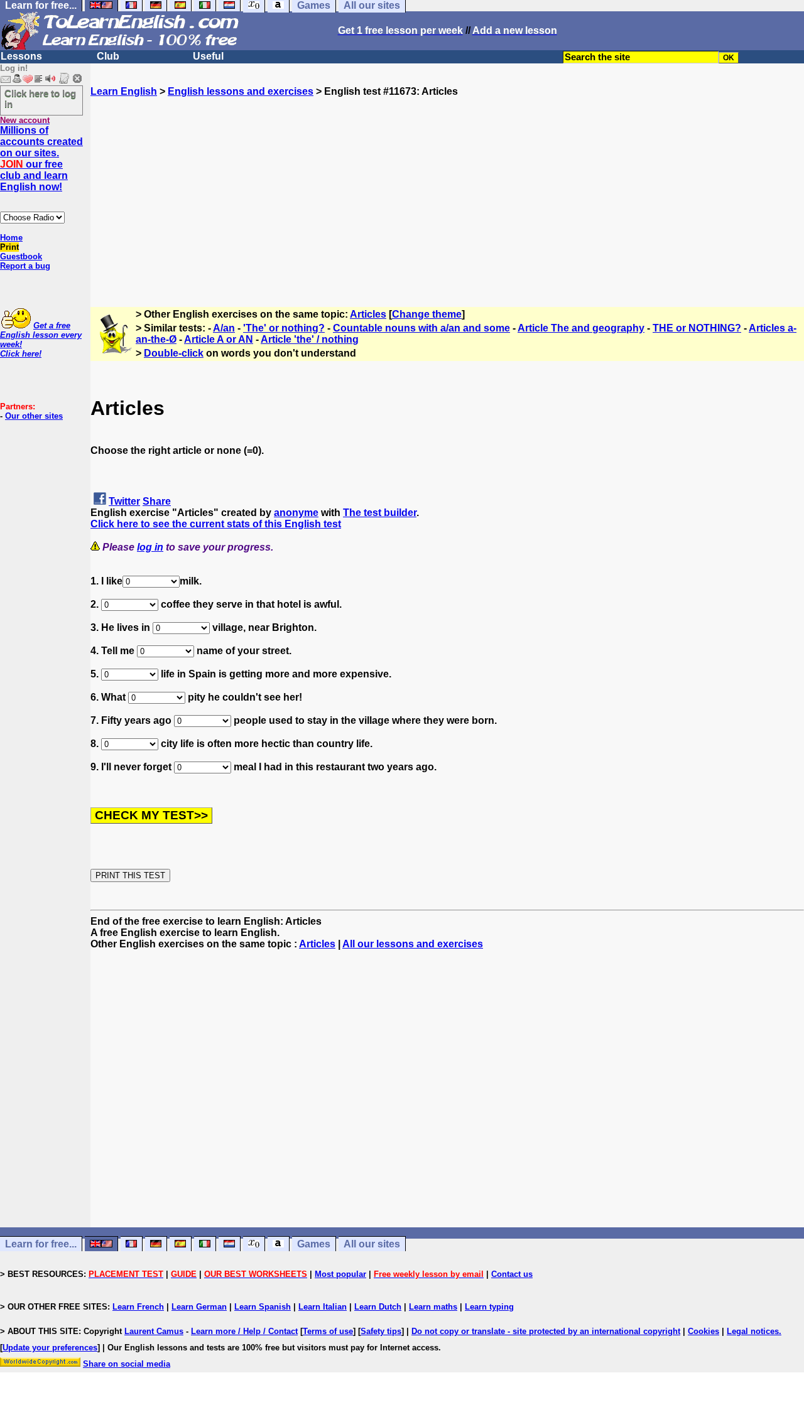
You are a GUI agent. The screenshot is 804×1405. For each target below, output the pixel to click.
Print (9, 247)
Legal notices (753, 1331)
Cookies (703, 1331)
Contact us (512, 1274)
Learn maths (433, 1306)
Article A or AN (218, 339)
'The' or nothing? (284, 328)
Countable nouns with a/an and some (421, 328)
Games (313, 1244)
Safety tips (381, 1331)
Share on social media (126, 1364)
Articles (368, 314)
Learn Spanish (262, 1306)
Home (11, 237)
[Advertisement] (447, 185)
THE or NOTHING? (697, 328)
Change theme (427, 314)
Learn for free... (41, 1244)
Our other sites (34, 416)
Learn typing (489, 1306)
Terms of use (328, 1331)
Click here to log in (40, 98)
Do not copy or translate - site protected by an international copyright (545, 1331)
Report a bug (25, 266)
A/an (224, 328)
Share (157, 501)
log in (150, 547)
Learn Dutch (377, 1306)
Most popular (340, 1274)
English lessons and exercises (240, 91)
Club (108, 56)
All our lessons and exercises (412, 944)
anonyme (296, 512)
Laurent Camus (153, 1331)
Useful (208, 56)
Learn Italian (322, 1306)
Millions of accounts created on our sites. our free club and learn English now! (41, 158)
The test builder (379, 512)
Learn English (123, 91)
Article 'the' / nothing (310, 339)
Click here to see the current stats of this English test (215, 524)
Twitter (124, 501)
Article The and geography (581, 328)
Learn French (138, 1306)
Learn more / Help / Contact (244, 1331)
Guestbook (21, 256)
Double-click (174, 353)
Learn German (199, 1306)
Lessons (21, 56)
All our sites (372, 1244)
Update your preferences (50, 1347)
